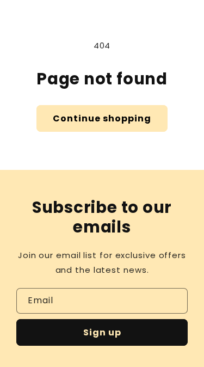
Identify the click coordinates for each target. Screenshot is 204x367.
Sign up (102, 332)
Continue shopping (102, 118)
